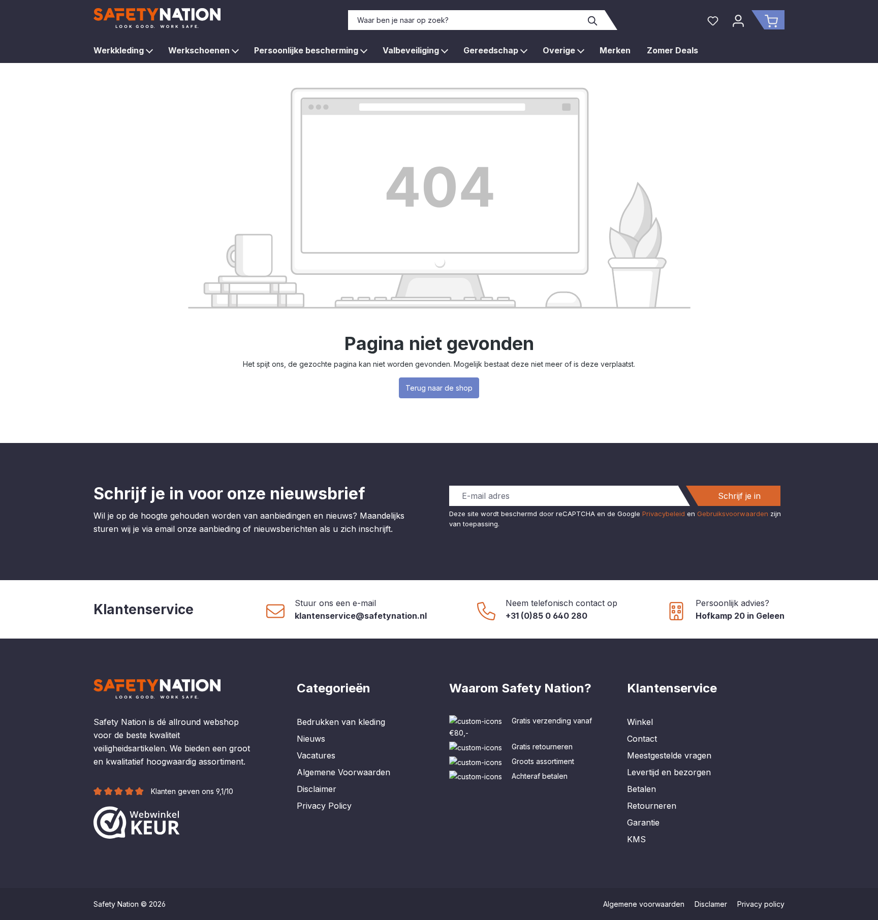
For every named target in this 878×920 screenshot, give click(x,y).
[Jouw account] (738, 20)
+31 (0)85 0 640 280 (546, 616)
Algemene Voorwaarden (343, 772)
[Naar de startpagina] (157, 18)
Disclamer (711, 904)
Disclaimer (316, 789)
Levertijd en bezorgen (669, 772)
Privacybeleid (663, 514)
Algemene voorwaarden (643, 904)
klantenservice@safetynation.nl (361, 616)
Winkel (640, 722)
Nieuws (311, 739)
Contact (642, 739)
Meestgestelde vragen (669, 755)
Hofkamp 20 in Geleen (740, 616)
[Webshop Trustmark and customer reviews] (136, 821)
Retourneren (651, 806)
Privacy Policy (324, 806)
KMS (636, 839)
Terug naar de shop (439, 388)
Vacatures (316, 755)
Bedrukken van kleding (341, 722)
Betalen (641, 789)
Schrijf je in (739, 496)
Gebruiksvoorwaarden (732, 514)
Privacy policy (761, 904)
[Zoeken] (593, 20)
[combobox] (465, 20)
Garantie (643, 822)
